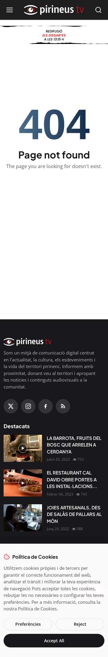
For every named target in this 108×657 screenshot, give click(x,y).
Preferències (28, 624)
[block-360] (54, 35)
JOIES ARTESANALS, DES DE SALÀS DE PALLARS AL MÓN (74, 514)
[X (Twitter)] (11, 406)
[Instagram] (28, 406)
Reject (80, 624)
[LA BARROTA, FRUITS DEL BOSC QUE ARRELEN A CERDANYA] (23, 448)
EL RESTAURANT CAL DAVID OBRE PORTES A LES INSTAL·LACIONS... (72, 479)
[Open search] (98, 10)
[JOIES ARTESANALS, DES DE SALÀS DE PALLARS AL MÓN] (23, 517)
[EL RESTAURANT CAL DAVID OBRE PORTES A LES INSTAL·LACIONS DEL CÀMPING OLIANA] (23, 482)
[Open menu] (9, 10)
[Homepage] (54, 10)
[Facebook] (45, 406)
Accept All (54, 640)
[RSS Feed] (63, 406)
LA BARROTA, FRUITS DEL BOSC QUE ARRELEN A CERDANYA (74, 444)
